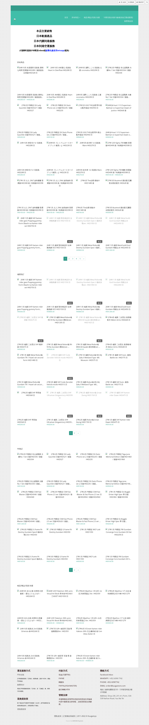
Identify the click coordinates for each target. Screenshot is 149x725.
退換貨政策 (21, 709)
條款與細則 (71, 716)
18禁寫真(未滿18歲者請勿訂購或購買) (118, 17)
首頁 (66, 17)
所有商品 (75, 17)
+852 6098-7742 (116, 678)
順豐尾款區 (128, 21)
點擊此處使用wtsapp (55, 50)
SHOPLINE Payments (77, 721)
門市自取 (20, 675)
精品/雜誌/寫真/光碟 (92, 17)
